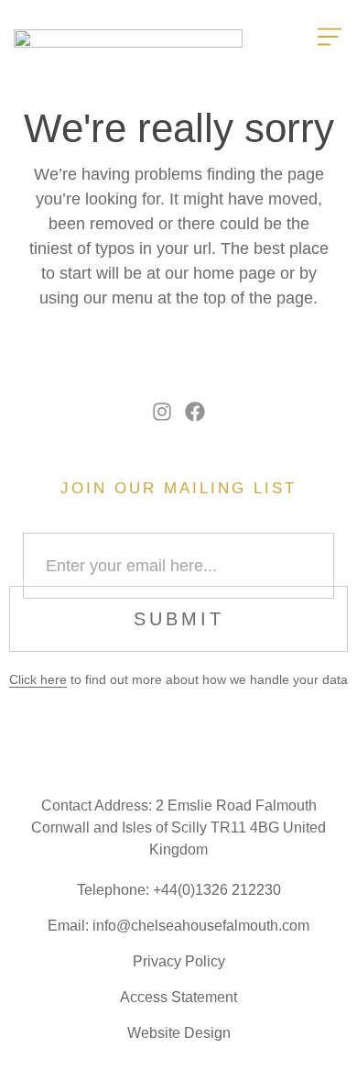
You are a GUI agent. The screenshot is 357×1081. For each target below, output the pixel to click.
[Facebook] (195, 412)
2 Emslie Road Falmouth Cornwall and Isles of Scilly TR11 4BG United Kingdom (178, 827)
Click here (38, 679)
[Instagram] (162, 412)
